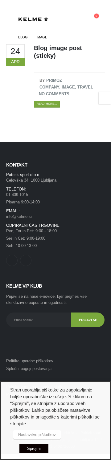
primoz (54, 80)
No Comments (54, 94)
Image (68, 87)
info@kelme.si (19, 216)
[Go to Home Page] (8, 37)
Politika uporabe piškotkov (29, 361)
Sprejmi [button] (34, 448)
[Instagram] (20, 4)
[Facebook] (10, 4)
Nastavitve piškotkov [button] (37, 434)
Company (49, 87)
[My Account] (79, 19)
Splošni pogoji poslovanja (28, 368)
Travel (85, 87)
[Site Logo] (33, 19)
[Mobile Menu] (10, 19)
